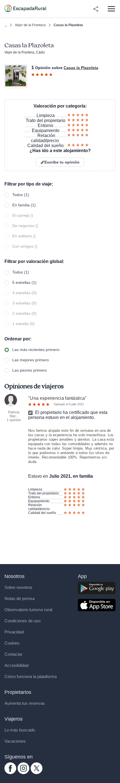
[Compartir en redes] (95, 9)
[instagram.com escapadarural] (23, 772)
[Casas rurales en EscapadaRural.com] (25, 9)
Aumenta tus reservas (24, 703)
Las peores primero (29, 370)
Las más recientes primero (35, 349)
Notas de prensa (19, 598)
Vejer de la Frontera (30, 25)
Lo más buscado (19, 730)
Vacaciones (15, 741)
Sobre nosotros (18, 587)
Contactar (13, 654)
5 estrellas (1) (24, 282)
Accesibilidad (16, 665)
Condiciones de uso (22, 620)
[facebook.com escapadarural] (10, 772)
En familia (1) (24, 205)
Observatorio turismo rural (28, 609)
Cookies (12, 643)
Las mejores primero (30, 360)
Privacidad (14, 632)
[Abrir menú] (111, 9)
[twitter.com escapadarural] (36, 772)
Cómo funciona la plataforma (30, 676)
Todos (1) (20, 194)
